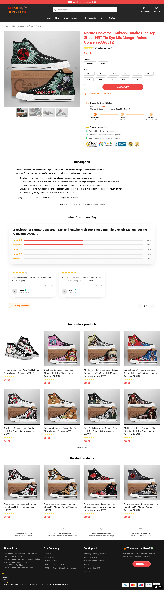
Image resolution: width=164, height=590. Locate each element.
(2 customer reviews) (103, 48)
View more (82, 448)
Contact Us (88, 564)
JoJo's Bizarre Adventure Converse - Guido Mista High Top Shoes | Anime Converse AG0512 (140, 373)
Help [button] (159, 587)
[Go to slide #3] (49, 112)
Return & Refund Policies (94, 561)
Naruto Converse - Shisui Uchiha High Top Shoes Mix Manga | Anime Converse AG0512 (141, 507)
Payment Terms (90, 557)
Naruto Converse (36, 26)
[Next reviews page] (152, 306)
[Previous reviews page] (140, 306)
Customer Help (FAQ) (92, 568)
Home (6, 26)
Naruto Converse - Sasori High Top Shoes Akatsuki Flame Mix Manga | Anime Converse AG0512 (100, 507)
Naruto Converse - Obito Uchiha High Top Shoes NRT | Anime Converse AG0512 (20, 507)
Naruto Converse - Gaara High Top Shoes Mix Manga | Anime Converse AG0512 (60, 507)
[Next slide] (76, 68)
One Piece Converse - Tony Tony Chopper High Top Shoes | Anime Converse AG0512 (59, 373)
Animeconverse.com (43, 198)
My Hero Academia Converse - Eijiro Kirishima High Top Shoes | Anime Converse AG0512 (140, 431)
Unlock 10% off (5, 578)
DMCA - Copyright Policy (54, 564)
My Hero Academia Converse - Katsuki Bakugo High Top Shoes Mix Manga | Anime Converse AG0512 (101, 373)
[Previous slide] (8, 68)
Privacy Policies (51, 561)
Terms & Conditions (52, 557)
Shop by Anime (19, 26)
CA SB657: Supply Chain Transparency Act (61, 568)
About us (48, 554)
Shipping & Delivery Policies (95, 554)
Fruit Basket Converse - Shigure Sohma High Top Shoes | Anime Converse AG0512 (101, 431)
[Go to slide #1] (22, 112)
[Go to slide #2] (35, 112)
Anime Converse (30, 173)
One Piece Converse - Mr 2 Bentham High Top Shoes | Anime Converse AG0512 (20, 431)
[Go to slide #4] (62, 112)
